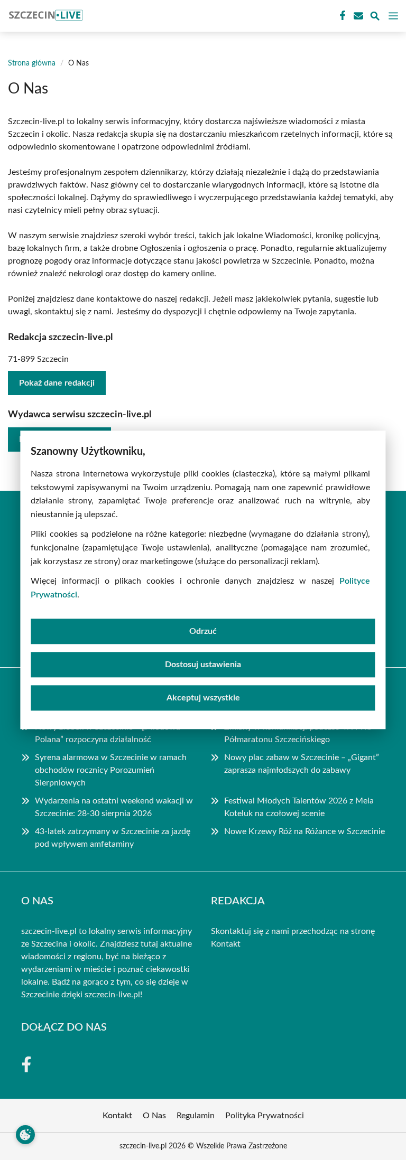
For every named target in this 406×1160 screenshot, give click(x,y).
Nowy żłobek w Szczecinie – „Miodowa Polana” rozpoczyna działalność (107, 733)
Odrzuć (203, 632)
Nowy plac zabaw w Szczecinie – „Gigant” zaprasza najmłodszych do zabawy (301, 763)
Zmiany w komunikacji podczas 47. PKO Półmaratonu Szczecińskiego (298, 733)
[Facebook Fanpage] (341, 16)
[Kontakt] (357, 16)
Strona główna (32, 63)
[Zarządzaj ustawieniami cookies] (25, 1134)
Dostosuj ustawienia (203, 665)
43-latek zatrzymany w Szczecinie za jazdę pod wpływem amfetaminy (112, 837)
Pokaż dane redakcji (57, 383)
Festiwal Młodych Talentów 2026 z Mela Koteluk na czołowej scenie (299, 807)
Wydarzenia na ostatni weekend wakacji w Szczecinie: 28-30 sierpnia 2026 (114, 807)
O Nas (154, 1115)
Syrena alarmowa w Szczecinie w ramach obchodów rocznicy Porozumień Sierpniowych (111, 770)
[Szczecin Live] (44, 16)
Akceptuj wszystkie (203, 698)
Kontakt (226, 944)
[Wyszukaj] (374, 17)
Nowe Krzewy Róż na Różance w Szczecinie (304, 831)
